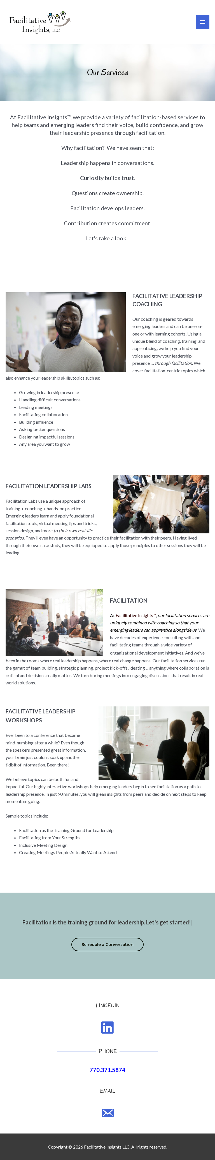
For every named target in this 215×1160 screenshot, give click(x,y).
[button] (107, 944)
